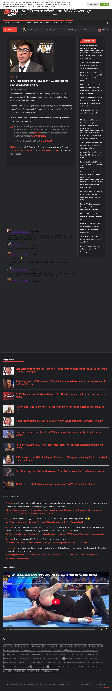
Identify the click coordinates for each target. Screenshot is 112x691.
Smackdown (83, 663)
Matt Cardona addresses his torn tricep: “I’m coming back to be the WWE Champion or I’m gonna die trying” (91, 124)
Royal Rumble (53, 663)
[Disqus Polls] (41, 197)
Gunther (24, 654)
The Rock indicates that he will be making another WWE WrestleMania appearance (90, 65)
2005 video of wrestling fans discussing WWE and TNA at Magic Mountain (90, 174)
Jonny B (9, 518)
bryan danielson (11, 650)
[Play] (6, 629)
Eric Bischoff (10, 654)
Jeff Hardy (51, 654)
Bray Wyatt (80, 646)
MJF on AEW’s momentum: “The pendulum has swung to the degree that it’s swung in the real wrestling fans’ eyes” (91, 89)
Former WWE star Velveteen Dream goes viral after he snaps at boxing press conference (91, 207)
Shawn (9, 503)
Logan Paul (25, 658)
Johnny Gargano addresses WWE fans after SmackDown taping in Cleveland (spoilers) (91, 145)
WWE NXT (19, 671)
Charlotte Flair (28, 650)
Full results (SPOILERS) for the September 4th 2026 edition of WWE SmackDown (90, 155)
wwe (7, 671)
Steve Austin (98, 663)
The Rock (25, 667)
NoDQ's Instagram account (21, 150)
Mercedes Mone (55, 658)
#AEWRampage (38, 135)
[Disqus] (41, 255)
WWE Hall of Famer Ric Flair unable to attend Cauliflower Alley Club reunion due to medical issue (90, 228)
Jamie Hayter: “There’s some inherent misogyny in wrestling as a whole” (90, 239)
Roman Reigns (37, 663)
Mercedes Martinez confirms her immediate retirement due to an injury (91, 216)
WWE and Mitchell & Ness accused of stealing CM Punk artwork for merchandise (90, 113)
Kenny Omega (92, 654)
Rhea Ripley (10, 663)
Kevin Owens (10, 658)
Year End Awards (41, 23)
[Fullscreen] (106, 629)
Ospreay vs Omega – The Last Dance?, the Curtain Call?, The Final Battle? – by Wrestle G (90, 135)
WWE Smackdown (50, 671)
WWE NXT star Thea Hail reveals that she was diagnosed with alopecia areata (91, 184)
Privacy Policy (104, 687)
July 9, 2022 (46, 141)
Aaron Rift (13, 89)
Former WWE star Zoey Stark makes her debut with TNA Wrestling (90, 249)
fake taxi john (11, 548)
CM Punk (59, 650)
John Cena (77, 654)
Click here (14, 147)
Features (27, 23)
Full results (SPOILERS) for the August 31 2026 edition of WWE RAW (91, 165)
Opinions (16, 23)
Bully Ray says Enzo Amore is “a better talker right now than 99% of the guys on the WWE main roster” (46, 29)
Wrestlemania (99, 667)
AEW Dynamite (21, 646)
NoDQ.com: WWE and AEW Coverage (56, 10)
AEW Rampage (38, 646)
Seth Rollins (69, 663)
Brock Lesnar (95, 646)
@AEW (37, 132)
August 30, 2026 (46, 513)
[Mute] (102, 629)
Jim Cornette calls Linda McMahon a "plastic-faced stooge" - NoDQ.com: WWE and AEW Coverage (47, 534)
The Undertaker (39, 667)
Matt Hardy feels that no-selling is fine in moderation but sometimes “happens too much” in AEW (91, 195)
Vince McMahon (82, 667)
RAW (93, 658)
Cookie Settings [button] (93, 4)
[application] (56, 601)
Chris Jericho (44, 650)
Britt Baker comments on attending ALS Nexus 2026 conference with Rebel (37, 522)
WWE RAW (33, 671)
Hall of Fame (57, 23)
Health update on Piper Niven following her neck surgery (90, 47)
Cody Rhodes (73, 650)
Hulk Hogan (38, 654)
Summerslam (10, 667)
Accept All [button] (105, 4)
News (7, 23)
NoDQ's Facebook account (48, 150)
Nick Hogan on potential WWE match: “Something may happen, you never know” (91, 55)
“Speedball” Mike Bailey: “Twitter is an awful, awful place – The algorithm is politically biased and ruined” (91, 101)
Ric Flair (23, 663)
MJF (68, 658)
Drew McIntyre (90, 650)
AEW (8, 646)
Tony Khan (54, 667)
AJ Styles (53, 646)
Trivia (68, 23)
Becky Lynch (66, 646)
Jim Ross (64, 654)
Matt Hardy (39, 658)
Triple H (67, 667)
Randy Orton (81, 658)
